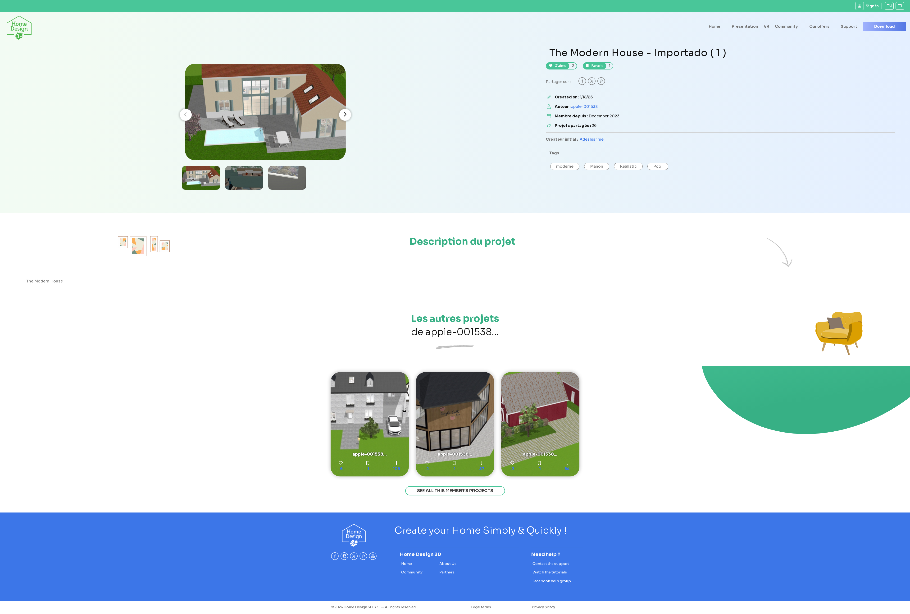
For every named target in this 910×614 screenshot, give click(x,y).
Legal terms (481, 607)
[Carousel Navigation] (265, 115)
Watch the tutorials (549, 572)
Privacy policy (543, 607)
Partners (446, 572)
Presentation (745, 26)
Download (884, 26)
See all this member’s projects (455, 490)
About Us (447, 563)
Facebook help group (551, 581)
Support (849, 26)
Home (714, 26)
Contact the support (550, 563)
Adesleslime (592, 139)
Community (786, 26)
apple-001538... (586, 106)
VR (766, 26)
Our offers (819, 26)
